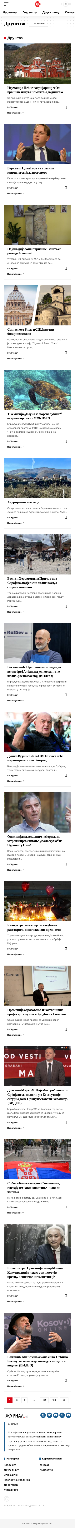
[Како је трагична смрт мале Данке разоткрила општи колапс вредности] (37, 901)
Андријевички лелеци (23, 502)
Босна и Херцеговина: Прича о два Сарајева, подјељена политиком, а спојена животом (32, 583)
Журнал (14, 107)
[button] (7, 4)
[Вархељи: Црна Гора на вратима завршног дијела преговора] (37, 144)
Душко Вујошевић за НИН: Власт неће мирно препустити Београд (35, 758)
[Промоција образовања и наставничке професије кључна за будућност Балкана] (37, 986)
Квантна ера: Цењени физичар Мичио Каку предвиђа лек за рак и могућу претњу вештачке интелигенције (35, 1272)
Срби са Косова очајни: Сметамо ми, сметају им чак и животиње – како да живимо (33, 1187)
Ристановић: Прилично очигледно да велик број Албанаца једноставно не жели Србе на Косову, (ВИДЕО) (34, 671)
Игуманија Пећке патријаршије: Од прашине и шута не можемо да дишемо (35, 90)
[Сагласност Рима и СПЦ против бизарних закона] (37, 305)
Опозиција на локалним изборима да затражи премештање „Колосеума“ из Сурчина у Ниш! (34, 841)
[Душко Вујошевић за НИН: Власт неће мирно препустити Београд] (37, 732)
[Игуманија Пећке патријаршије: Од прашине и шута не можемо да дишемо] (37, 63)
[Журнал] (37, 4)
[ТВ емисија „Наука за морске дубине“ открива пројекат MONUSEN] (37, 390)
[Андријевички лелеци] (37, 478)
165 (54, 1400)
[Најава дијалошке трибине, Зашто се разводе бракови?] (37, 225)
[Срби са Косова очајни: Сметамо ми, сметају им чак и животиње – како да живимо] (37, 1159)
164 (44, 1400)
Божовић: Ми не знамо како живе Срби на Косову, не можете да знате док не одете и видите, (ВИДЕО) (37, 1361)
